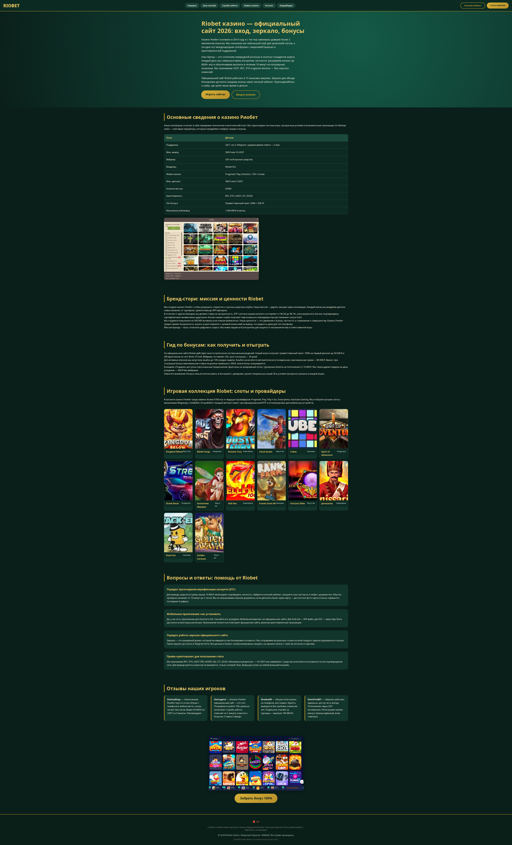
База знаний (209, 5)
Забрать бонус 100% (256, 798)
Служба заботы (230, 5)
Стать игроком (497, 5)
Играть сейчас (215, 94)
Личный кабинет (472, 5)
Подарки (192, 5)
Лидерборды (286, 5)
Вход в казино (245, 94)
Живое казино (251, 5)
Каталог (269, 5)
